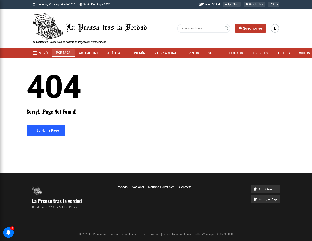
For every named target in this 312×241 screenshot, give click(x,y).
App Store (233, 4)
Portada (63, 52)
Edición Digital (211, 4)
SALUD (213, 53)
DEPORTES (260, 53)
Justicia (283, 53)
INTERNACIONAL (165, 53)
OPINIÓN (192, 53)
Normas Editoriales (161, 187)
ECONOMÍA (137, 53)
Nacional (138, 187)
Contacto (185, 187)
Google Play (256, 4)
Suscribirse (252, 28)
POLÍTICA (113, 53)
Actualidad (88, 53)
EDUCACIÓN (234, 53)
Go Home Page (47, 130)
